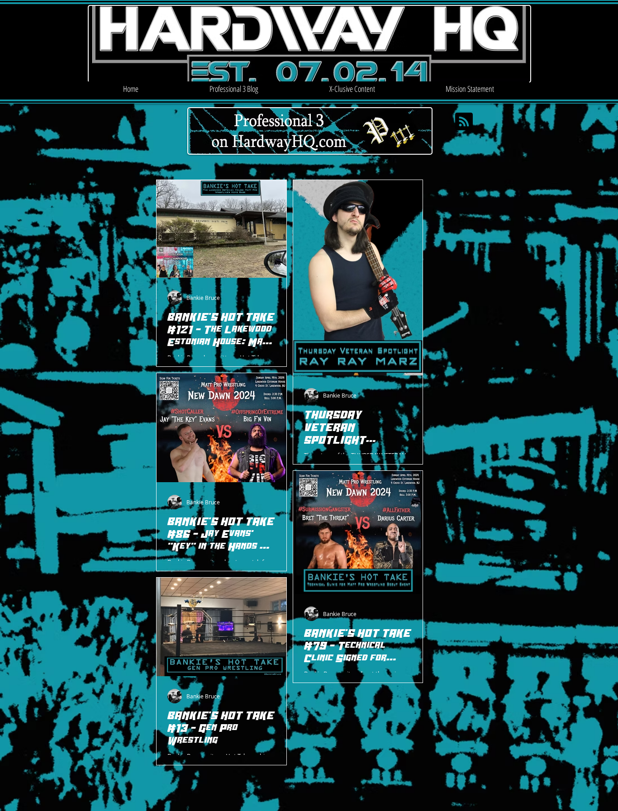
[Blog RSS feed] (464, 122)
